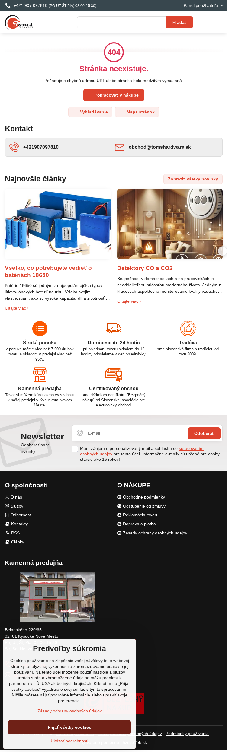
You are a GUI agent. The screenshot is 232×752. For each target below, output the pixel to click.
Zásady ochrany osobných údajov (69, 711)
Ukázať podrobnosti (69, 740)
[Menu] (220, 22)
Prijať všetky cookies (69, 727)
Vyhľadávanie (93, 112)
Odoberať (204, 433)
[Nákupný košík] (205, 22)
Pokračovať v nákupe (116, 95)
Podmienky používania (187, 733)
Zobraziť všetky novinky (193, 179)
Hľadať (179, 22)
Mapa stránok (140, 112)
